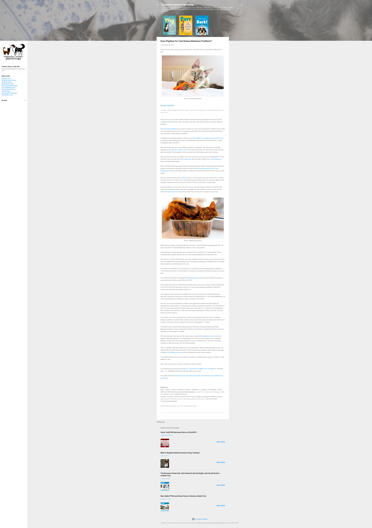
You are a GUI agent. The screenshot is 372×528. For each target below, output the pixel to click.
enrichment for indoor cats (177, 150)
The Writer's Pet (7, 95)
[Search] (242, 5)
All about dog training (9, 80)
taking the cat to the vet (210, 336)
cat (167, 122)
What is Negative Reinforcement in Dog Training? (180, 453)
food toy (184, 178)
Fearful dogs (6, 91)
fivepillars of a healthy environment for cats (209, 138)
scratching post (216, 159)
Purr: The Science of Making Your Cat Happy (200, 369)
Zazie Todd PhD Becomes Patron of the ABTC (179, 432)
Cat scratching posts (9, 87)
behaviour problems (170, 129)
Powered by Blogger (201, 519)
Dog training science (8, 89)
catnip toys (187, 159)
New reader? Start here (9, 93)
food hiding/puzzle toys (174, 352)
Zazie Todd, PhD (168, 105)
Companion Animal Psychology (177, 4)
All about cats (6, 78)
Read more (221, 442)
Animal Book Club (7, 84)
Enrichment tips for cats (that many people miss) (189, 376)
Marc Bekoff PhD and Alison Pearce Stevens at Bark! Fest (183, 496)
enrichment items (193, 278)
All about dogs (6, 82)
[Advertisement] (236, 45)
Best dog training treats (9, 86)
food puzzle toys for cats (172, 192)
